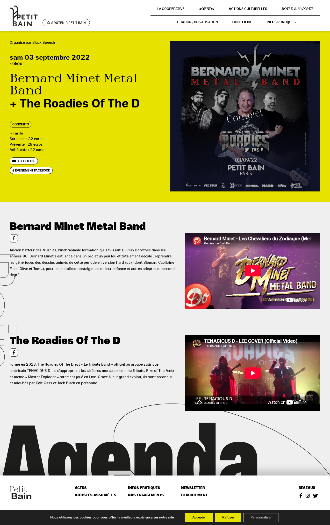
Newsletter (193, 488)
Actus (81, 488)
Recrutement (194, 495)
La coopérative (170, 9)
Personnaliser (261, 517)
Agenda (206, 9)
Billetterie (242, 22)
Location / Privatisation (196, 22)
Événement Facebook (32, 170)
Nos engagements (146, 495)
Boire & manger (298, 9)
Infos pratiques (281, 22)
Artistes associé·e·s (95, 495)
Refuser (228, 517)
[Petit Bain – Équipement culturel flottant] (24, 16)
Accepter (199, 517)
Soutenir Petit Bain (68, 23)
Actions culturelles (248, 9)
